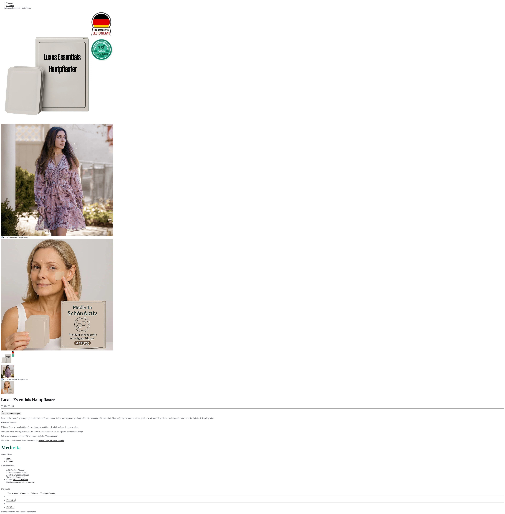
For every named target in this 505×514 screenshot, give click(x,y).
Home (8, 459)
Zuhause (9, 3)
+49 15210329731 (20, 479)
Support (9, 461)
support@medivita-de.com (23, 482)
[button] (5, 489)
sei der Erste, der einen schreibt (51, 440)
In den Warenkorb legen (11, 414)
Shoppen (10, 5)
